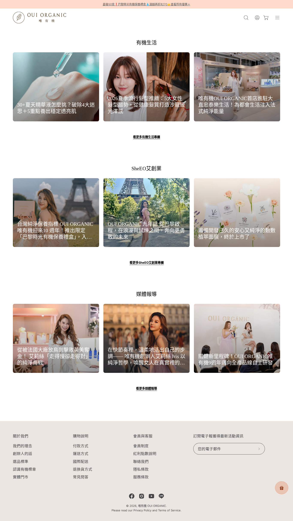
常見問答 (80, 477)
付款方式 (80, 446)
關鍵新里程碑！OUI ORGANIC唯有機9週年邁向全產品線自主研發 (235, 360)
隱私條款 (141, 469)
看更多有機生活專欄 (146, 137)
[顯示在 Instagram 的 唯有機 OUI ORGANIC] (141, 496)
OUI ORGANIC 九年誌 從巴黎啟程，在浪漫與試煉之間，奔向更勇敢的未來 (146, 230)
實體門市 (20, 477)
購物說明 (80, 436)
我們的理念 (22, 446)
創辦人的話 (22, 454)
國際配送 (80, 461)
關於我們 (20, 436)
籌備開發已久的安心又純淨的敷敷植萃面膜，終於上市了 (236, 234)
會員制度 (141, 446)
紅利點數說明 (144, 454)
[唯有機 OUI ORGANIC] (39, 17)
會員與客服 (143, 436)
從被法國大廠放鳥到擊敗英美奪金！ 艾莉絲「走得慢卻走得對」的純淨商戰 (54, 356)
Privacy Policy (142, 510)
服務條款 (141, 477)
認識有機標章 (24, 469)
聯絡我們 (141, 461)
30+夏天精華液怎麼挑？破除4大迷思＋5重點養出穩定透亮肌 (56, 108)
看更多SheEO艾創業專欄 (147, 262)
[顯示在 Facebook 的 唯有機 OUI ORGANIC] (131, 496)
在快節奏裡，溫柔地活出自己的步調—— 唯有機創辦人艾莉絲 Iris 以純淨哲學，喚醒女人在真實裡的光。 (146, 356)
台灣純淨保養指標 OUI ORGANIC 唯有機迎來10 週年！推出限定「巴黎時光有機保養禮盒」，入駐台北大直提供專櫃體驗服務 (55, 230)
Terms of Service (169, 510)
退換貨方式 (82, 469)
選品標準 (20, 461)
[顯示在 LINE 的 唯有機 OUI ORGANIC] (161, 496)
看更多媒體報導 (146, 388)
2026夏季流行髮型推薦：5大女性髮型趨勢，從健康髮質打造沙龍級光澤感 (146, 105)
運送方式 (80, 454)
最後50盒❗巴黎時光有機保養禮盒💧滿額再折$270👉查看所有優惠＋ (146, 4)
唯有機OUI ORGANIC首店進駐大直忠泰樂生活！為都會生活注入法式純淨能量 (236, 105)
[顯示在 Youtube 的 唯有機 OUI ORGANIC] (151, 496)
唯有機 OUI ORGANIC (152, 505)
